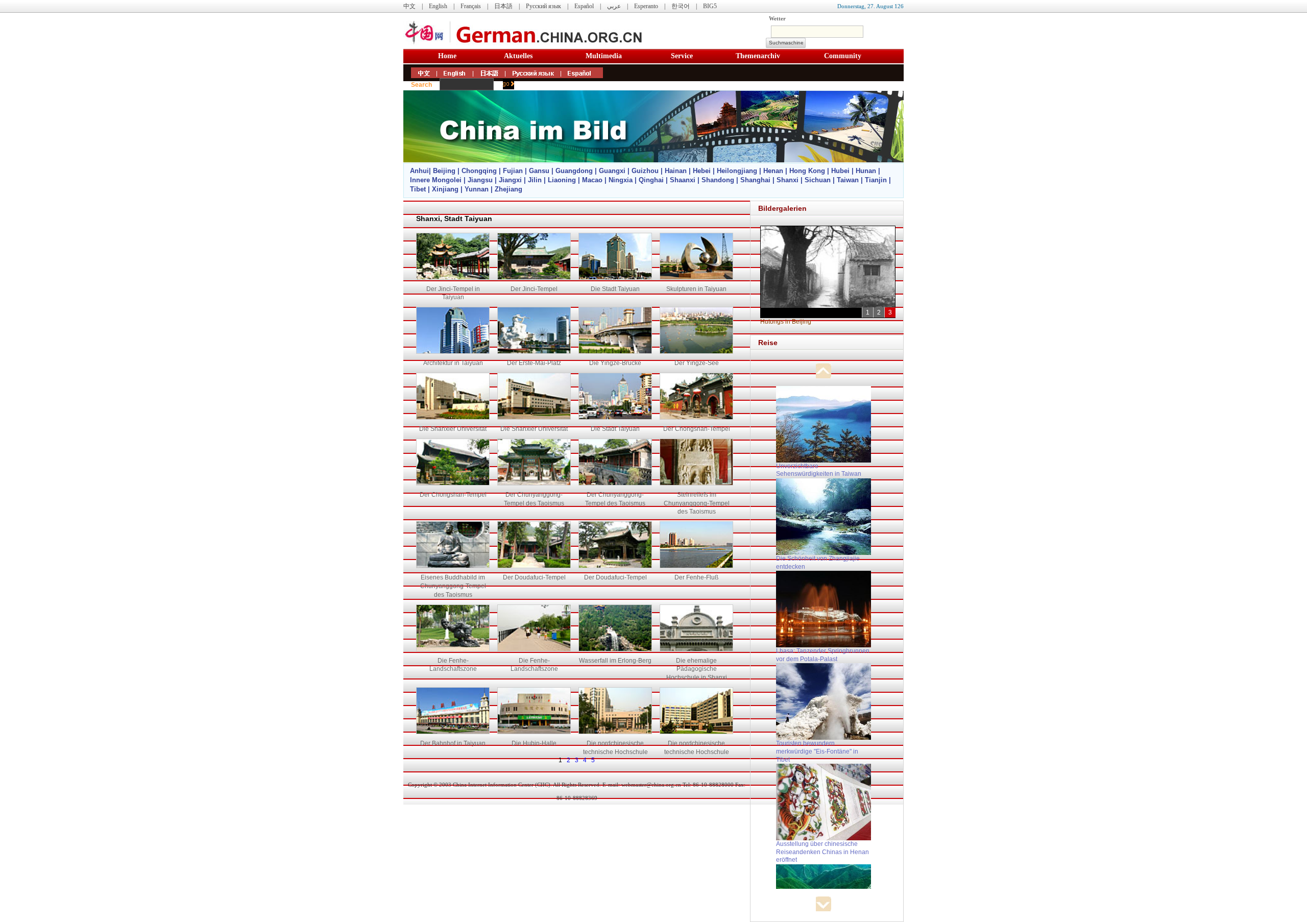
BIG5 (710, 6)
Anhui (419, 171)
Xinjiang (445, 189)
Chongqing (479, 171)
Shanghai (755, 180)
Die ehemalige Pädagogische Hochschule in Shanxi (696, 669)
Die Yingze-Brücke (615, 363)
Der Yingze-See (696, 363)
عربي (614, 6)
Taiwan (848, 180)
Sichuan (818, 180)
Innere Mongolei (436, 180)
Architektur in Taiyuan (453, 363)
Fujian (513, 171)
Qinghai (651, 180)
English (438, 6)
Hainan (676, 171)
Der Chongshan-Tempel (696, 428)
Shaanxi (682, 180)
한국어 (680, 6)
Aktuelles (518, 56)
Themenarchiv (758, 56)
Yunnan (477, 189)
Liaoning (562, 180)
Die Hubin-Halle (534, 743)
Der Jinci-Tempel (534, 289)
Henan (773, 171)
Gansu (539, 171)
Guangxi (612, 171)
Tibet (418, 189)
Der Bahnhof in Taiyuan (453, 743)
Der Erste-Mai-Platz (534, 363)
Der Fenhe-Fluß (696, 577)
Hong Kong (807, 171)
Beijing (444, 171)
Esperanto (646, 6)
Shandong (717, 180)
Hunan (866, 171)
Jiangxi (510, 180)
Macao (592, 180)
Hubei (840, 171)
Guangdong (574, 171)
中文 (409, 6)
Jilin (535, 180)
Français (471, 6)
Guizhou (645, 171)
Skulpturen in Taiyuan (696, 289)
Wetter (777, 18)
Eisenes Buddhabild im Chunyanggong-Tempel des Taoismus (453, 586)
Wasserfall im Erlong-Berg (615, 660)
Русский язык (543, 6)
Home (447, 56)
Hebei (702, 171)
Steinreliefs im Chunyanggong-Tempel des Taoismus (697, 503)
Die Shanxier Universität (453, 428)
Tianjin (876, 180)
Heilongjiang (737, 171)
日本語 (503, 6)
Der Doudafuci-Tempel (534, 577)
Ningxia (621, 180)
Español (584, 6)
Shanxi (787, 180)
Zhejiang (508, 189)
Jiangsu (480, 180)
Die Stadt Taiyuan (615, 289)
